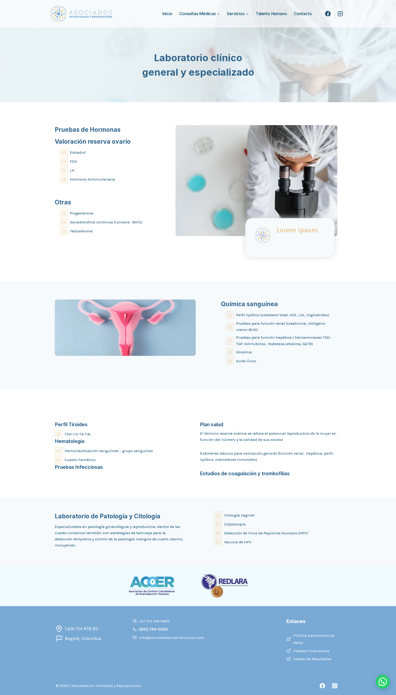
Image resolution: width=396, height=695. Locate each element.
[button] (383, 682)
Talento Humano (271, 13)
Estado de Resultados (312, 659)
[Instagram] (340, 13)
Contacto (303, 13)
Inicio (167, 13)
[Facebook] (327, 13)
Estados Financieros (311, 650)
